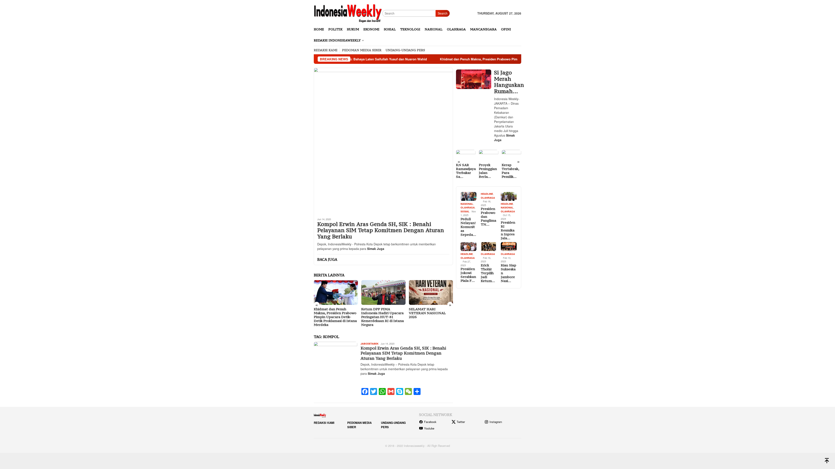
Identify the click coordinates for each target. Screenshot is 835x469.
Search (443, 13)
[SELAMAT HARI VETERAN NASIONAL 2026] (431, 292)
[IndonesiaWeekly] (348, 13)
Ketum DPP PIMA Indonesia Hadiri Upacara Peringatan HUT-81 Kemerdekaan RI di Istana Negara (382, 317)
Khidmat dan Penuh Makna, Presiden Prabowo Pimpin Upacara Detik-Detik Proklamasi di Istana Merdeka (486, 59)
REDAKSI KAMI (324, 423)
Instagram (495, 422)
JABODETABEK (370, 343)
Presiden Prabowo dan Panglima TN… (488, 216)
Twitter (461, 422)
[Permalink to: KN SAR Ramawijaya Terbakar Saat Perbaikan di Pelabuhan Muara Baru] (466, 155)
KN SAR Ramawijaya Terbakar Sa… (466, 170)
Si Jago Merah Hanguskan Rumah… (507, 81)
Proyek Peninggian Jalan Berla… (488, 170)
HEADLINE (487, 193)
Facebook (430, 422)
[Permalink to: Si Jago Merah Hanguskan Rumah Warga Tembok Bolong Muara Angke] (473, 79)
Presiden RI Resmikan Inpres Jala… (508, 230)
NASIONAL (467, 203)
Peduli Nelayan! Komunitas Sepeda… (468, 226)
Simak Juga (375, 248)
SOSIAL (465, 211)
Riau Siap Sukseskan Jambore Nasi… (508, 273)
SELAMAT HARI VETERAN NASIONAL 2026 (427, 313)
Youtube (429, 428)
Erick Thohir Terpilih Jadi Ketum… (488, 273)
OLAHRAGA (468, 207)
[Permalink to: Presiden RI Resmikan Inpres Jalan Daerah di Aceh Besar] (509, 196)
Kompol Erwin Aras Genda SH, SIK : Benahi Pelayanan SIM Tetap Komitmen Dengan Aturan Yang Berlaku (380, 230)
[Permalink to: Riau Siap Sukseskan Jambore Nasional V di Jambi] (509, 246)
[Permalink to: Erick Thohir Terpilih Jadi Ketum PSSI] (489, 246)
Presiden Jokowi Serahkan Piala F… (468, 274)
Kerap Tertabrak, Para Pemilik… (510, 170)
